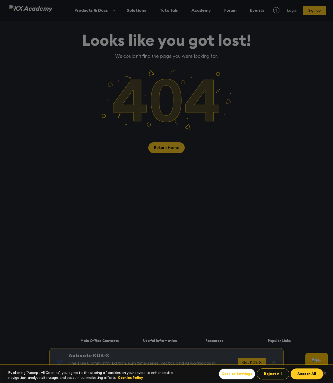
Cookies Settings (237, 374)
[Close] (324, 373)
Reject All (272, 374)
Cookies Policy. (131, 377)
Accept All (306, 374)
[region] (166, 374)
